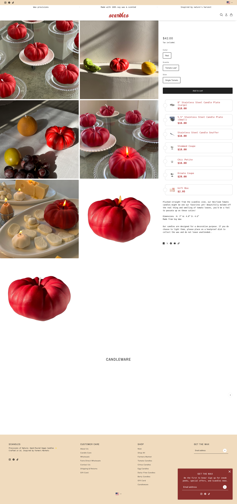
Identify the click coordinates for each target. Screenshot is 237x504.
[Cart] (231, 14)
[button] (179, 243)
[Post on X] (167, 243)
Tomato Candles (145, 461)
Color (165, 50)
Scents (166, 62)
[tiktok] (13, 2)
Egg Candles (143, 469)
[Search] (221, 14)
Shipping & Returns (88, 469)
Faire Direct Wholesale (90, 461)
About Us (84, 449)
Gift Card (84, 473)
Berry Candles (144, 477)
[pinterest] (9, 2)
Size (165, 75)
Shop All (141, 453)
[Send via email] (175, 243)
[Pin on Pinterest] (171, 243)
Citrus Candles (144, 465)
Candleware (118, 359)
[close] (229, 471)
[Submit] (225, 487)
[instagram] (5, 2)
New (140, 449)
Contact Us (85, 465)
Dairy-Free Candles (146, 473)
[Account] (226, 14)
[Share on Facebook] (164, 243)
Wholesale (85, 457)
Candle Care (85, 453)
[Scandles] (118, 14)
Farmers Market (145, 457)
